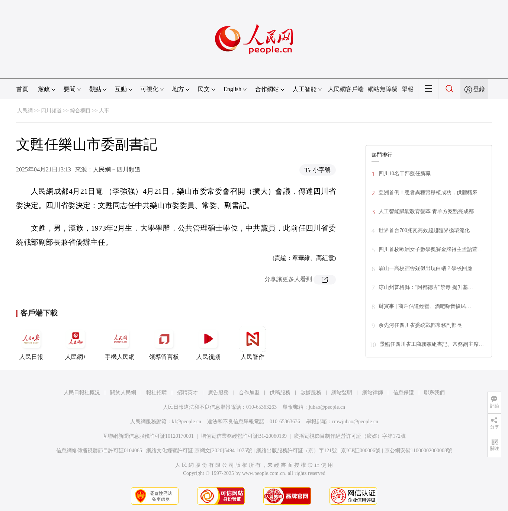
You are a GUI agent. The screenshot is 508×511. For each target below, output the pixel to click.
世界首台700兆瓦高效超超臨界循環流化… (427, 230)
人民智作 (252, 357)
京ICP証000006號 (360, 450)
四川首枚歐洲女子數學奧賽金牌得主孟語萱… (431, 249)
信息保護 (403, 392)
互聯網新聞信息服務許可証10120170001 (148, 436)
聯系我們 (434, 392)
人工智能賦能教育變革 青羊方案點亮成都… (429, 211)
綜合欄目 (80, 110)
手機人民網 (120, 357)
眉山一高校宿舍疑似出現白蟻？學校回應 (425, 268)
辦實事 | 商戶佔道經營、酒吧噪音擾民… (425, 306)
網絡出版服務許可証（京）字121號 (296, 450)
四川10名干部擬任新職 (405, 173)
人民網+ (75, 357)
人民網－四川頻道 (117, 169)
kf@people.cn (186, 421)
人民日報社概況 (82, 392)
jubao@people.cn (327, 407)
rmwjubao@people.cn (355, 421)
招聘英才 (187, 392)
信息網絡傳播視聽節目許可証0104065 (99, 450)
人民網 (25, 110)
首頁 (22, 89)
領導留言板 (164, 357)
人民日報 (31, 357)
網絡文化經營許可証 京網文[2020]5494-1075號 (199, 450)
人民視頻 (208, 357)
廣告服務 (218, 392)
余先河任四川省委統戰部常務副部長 (420, 325)
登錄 (479, 89)
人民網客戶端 (346, 89)
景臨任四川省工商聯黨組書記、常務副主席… (432, 344)
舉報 (408, 89)
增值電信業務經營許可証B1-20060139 (244, 436)
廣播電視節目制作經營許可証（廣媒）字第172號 (350, 436)
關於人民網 (123, 392)
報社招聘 (156, 392)
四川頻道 (51, 110)
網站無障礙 (383, 89)
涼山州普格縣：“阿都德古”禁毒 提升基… (426, 287)
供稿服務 (280, 392)
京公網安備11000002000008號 (418, 450)
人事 (104, 110)
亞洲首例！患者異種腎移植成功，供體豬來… (431, 192)
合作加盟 (249, 392)
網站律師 (372, 392)
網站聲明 (341, 392)
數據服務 (310, 392)
